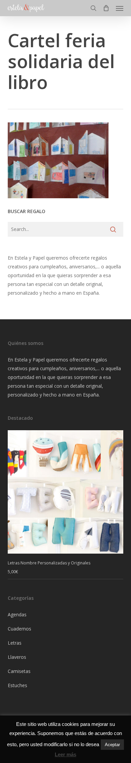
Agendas (17, 614)
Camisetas (19, 671)
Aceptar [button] (112, 744)
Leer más (65, 754)
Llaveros (17, 657)
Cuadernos (19, 628)
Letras (14, 643)
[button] (119, 8)
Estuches (17, 685)
